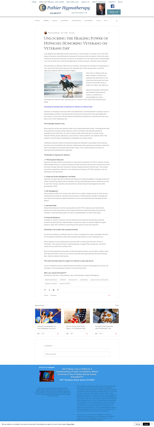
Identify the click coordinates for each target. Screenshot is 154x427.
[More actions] (109, 33)
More (105, 20)
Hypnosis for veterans (51, 283)
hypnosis (54, 20)
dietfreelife (63, 280)
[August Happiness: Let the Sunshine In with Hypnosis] (48, 316)
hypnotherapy (64, 20)
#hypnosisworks (73, 280)
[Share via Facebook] (45, 290)
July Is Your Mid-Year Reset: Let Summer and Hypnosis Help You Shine (77, 327)
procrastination (89, 20)
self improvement (76, 20)
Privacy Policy (70, 424)
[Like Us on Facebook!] (112, 6)
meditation (46, 20)
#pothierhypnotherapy (51, 280)
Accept (146, 424)
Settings (138, 424)
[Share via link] (58, 290)
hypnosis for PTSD (65, 283)
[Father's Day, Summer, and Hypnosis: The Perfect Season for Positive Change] (106, 316)
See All (117, 305)
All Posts (37, 20)
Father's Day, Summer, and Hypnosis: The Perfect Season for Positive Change (104, 327)
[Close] (152, 424)
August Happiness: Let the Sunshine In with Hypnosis (46, 327)
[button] (116, 20)
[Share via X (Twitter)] (49, 290)
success (98, 20)
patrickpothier (84, 280)
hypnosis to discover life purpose (99, 280)
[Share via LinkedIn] (53, 290)
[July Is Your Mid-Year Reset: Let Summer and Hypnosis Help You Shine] (77, 316)
